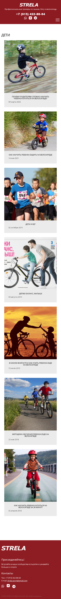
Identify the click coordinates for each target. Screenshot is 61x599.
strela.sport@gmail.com (17, 580)
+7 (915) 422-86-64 (30, 14)
